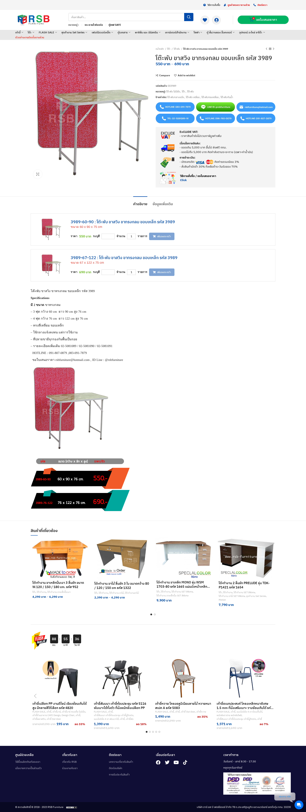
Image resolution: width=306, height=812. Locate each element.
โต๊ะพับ (177, 48)
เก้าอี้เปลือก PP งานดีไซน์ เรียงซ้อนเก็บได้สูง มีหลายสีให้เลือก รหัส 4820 (59, 706)
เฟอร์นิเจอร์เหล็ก (101, 32)
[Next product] (273, 49)
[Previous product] (266, 49)
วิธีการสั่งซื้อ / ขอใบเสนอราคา (198, 176)
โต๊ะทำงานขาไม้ (132, 592)
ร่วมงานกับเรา (70, 768)
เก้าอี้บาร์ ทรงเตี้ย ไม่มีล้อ (73, 711)
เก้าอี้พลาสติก (39, 718)
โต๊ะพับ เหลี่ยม (193, 97)
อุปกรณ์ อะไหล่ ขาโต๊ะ (250, 32)
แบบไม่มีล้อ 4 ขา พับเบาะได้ (106, 718)
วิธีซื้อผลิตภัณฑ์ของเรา (27, 761)
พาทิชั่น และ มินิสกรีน (146, 32)
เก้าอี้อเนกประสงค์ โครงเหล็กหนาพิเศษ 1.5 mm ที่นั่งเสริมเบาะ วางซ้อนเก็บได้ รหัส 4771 (245, 708)
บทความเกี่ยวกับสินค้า (121, 761)
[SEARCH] (188, 17)
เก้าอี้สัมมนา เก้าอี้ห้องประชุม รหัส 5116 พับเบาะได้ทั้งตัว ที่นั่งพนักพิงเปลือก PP (120, 706)
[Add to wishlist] (86, 543)
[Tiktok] (185, 762)
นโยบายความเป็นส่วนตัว (28, 768)
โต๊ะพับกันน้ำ (227, 97)
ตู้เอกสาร (123, 32)
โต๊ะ (30, 32)
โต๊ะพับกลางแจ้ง (175, 97)
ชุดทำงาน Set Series (72, 32)
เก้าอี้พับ (130, 718)
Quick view (210, 558)
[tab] (140, 202)
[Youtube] (176, 762)
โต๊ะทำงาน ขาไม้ (116, 592)
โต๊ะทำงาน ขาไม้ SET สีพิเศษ (232, 596)
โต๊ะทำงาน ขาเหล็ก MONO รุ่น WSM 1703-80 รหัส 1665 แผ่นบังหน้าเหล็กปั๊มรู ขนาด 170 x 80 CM (184, 586)
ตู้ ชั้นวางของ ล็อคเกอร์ (219, 32)
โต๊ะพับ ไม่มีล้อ (173, 91)
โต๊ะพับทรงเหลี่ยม (210, 97)
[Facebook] (158, 762)
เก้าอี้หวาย (201, 711)
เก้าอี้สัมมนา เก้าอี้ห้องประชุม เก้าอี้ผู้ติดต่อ (113, 715)
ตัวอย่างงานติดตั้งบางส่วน (29, 37)
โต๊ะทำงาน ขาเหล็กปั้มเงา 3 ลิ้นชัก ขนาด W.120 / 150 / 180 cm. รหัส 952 (58, 585)
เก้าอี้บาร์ (56, 711)
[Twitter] (167, 762)
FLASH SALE (46, 32)
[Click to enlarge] (37, 174)
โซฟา (196, 32)
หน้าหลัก (160, 48)
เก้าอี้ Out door (54, 718)
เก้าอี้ (18, 32)
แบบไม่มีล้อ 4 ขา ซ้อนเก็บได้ (249, 711)
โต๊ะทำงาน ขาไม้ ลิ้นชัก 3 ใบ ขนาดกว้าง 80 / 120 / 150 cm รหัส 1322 (121, 585)
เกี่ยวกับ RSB (69, 761)
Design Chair (68, 715)
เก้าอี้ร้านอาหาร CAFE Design (46, 715)
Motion (222, 599)
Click (183, 180)
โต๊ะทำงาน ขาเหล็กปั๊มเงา (58, 592)
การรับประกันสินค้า (119, 774)
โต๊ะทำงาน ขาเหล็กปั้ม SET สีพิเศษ (172, 595)
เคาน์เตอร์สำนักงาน (175, 32)
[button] (210, 551)
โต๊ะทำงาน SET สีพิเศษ (182, 591)
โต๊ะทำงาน (41, 592)
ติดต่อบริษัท (115, 768)
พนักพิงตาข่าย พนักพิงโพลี (229, 715)
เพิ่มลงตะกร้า (164, 236)
